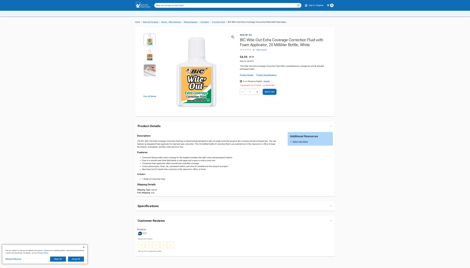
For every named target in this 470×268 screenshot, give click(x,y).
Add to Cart (270, 92)
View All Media (149, 96)
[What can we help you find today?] (298, 5)
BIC (250, 35)
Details (267, 81)
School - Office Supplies (171, 22)
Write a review (261, 50)
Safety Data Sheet (300, 142)
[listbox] (150, 64)
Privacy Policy (42, 253)
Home (137, 22)
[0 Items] (328, 5)
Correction (204, 22)
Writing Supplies (190, 22)
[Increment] (257, 92)
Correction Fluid (218, 22)
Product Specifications (266, 75)
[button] (314, 5)
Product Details (246, 75)
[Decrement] (242, 92)
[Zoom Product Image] (233, 37)
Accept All (76, 259)
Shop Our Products (150, 22)
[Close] (83, 247)
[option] (150, 41)
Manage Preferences (13, 259)
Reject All (58, 259)
